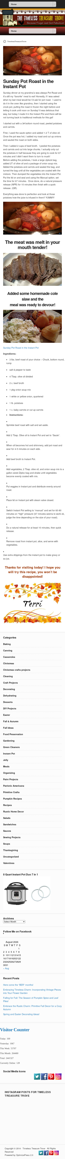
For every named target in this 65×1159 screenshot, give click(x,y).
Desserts (8, 702)
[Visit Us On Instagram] (58, 1079)
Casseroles (9, 656)
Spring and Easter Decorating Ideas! (21, 1014)
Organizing (9, 772)
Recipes (7, 805)
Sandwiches (9, 824)
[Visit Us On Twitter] (37, 1079)
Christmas (8, 663)
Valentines (8, 863)
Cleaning (8, 676)
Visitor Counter (14, 1029)
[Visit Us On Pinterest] (51, 1079)
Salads (6, 817)
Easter (6, 714)
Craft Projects (10, 682)
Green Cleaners (11, 747)
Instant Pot (9, 753)
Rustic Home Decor (13, 811)
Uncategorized (11, 856)
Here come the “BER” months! (18, 984)
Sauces (7, 830)
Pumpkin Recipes (12, 798)
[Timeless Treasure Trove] (32, 25)
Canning (7, 650)
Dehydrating (9, 695)
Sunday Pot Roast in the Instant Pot (21, 347)
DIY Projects (9, 708)
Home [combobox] (14, 4)
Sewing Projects (12, 837)
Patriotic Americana (13, 785)
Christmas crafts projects (16, 669)
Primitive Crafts (11, 792)
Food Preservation (13, 734)
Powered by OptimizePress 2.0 (19, 1155)
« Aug (6, 968)
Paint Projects (10, 779)
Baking (7, 644)
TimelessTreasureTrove (16, 41)
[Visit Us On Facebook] (44, 1079)
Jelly (5, 760)
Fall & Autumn (10, 721)
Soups (6, 843)
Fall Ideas (8, 727)
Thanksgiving (10, 850)
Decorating (9, 689)
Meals (6, 766)
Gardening (9, 740)
